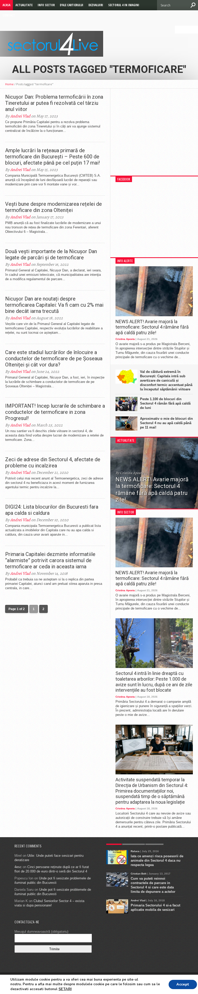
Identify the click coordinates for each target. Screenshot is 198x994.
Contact (9, 15)
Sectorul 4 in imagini (123, 5)
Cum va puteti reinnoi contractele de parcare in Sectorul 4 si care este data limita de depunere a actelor (153, 885)
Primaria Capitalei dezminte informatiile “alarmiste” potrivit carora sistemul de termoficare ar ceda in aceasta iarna (50, 560)
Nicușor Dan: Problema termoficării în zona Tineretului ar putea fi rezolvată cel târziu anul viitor (54, 103)
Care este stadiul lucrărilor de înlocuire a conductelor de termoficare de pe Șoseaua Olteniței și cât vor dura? (53, 358)
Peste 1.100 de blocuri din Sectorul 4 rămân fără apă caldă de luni (165, 403)
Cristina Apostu (125, 339)
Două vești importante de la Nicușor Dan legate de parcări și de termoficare (51, 254)
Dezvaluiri (95, 5)
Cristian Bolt (138, 873)
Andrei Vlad (20, 116)
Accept (182, 984)
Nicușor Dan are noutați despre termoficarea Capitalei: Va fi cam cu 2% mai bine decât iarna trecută (54, 305)
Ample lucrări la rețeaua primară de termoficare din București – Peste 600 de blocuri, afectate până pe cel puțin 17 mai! (52, 156)
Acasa (6, 5)
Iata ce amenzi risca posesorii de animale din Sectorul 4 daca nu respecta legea (157, 860)
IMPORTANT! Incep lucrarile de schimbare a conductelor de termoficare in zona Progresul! (55, 412)
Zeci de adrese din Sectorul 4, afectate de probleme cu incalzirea (52, 462)
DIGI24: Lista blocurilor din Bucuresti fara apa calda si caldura (51, 510)
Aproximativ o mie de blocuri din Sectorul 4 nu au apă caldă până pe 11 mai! (166, 423)
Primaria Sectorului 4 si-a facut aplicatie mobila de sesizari (155, 907)
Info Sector (46, 5)
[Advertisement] (154, 134)
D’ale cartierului (71, 5)
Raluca (135, 851)
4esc (18, 867)
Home (9, 84)
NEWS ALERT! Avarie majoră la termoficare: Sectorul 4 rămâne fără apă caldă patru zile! (152, 327)
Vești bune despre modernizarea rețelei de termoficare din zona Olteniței (53, 207)
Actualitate (23, 5)
